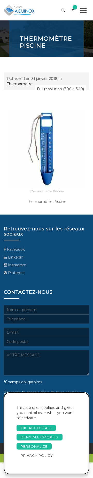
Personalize (34, 446)
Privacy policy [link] (37, 455)
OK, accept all (36, 428)
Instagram (17, 265)
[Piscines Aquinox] (23, 10)
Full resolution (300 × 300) (60, 89)
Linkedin (15, 257)
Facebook (15, 249)
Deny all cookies (39, 437)
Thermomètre (20, 84)
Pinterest (16, 272)
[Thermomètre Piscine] (46, 148)
